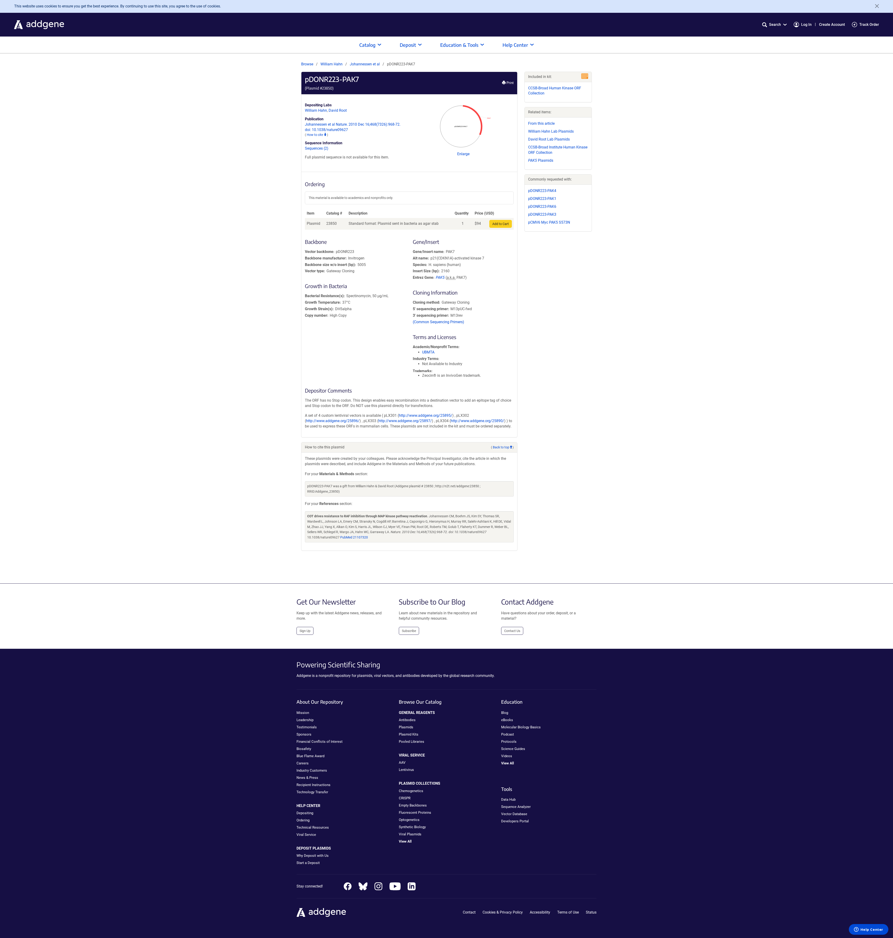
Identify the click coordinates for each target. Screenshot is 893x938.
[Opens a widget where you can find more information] (868, 930)
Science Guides (513, 749)
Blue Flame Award (310, 756)
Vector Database (514, 814)
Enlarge (463, 154)
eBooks (507, 720)
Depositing (305, 813)
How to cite (315, 135)
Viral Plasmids (410, 834)
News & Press (307, 778)
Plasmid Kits (408, 734)
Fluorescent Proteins (415, 812)
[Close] (875, 6)
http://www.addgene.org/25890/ (477, 421)
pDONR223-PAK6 (542, 206)
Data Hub (508, 799)
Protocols (508, 742)
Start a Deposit (308, 863)
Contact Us (512, 631)
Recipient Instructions (313, 785)
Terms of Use (568, 912)
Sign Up (305, 631)
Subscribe (409, 631)
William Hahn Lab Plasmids (551, 131)
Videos (506, 756)
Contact (469, 912)
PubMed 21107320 (354, 537)
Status (591, 912)
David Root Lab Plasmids (549, 139)
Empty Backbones (413, 805)
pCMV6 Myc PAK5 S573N (549, 222)
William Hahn (331, 64)
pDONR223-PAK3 (542, 214)
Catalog (367, 45)
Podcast (507, 734)
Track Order (869, 24)
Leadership (305, 720)
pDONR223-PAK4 (542, 190)
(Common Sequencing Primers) (438, 322)
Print (510, 83)
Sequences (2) (316, 148)
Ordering (303, 820)
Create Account (832, 24)
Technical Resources (313, 827)
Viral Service (306, 835)
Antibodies (407, 720)
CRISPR (404, 798)
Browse (307, 64)
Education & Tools (459, 45)
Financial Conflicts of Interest (320, 742)
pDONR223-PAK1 (542, 198)
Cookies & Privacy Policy (503, 912)
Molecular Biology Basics (521, 727)
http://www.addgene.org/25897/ (405, 421)
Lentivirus (406, 770)
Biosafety (304, 749)
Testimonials (307, 727)
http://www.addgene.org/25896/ (333, 421)
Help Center (515, 45)
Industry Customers (312, 770)
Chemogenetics (411, 791)
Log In (806, 24)
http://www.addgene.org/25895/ (425, 415)
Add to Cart (500, 224)
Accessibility (540, 912)
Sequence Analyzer (516, 807)
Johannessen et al (365, 64)
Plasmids (540, 160)
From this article (541, 123)
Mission (303, 713)
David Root (338, 110)
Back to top (501, 447)
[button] (774, 24)
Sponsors (304, 734)
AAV (402, 762)
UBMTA (428, 352)
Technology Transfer (312, 792)
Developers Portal (515, 821)
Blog (504, 713)
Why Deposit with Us (313, 856)
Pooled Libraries (411, 742)
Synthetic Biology (412, 827)
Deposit (408, 45)
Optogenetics (409, 820)
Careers (303, 763)
